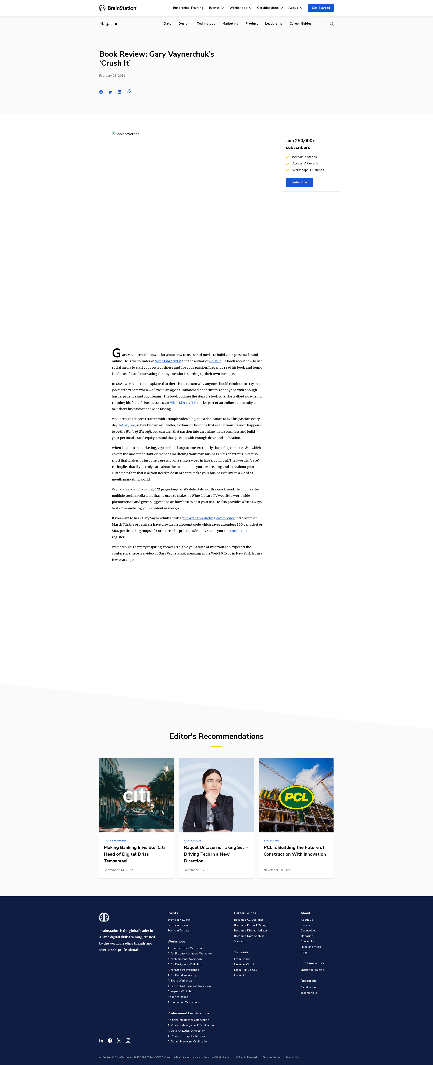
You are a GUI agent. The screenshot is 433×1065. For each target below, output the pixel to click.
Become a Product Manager (251, 925)
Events (214, 8)
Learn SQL (240, 975)
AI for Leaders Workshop (183, 970)
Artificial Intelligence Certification (188, 1020)
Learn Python (242, 959)
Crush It (215, 361)
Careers (305, 925)
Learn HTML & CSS (245, 970)
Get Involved (308, 930)
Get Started (321, 8)
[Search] (332, 24)
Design (184, 23)
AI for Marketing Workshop (185, 959)
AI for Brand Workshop (182, 975)
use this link (239, 531)
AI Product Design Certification (187, 1036)
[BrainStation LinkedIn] (101, 1040)
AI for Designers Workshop (185, 964)
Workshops (238, 8)
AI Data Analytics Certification (186, 1031)
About (293, 8)
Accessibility (292, 1057)
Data (167, 23)
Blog (304, 952)
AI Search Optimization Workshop (189, 986)
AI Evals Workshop (180, 980)
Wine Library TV (168, 361)
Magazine (307, 936)
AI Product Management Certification (191, 1025)
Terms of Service (271, 1057)
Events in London (178, 925)
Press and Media (311, 947)
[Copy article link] (129, 91)
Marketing (230, 23)
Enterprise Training (188, 8)
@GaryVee (127, 425)
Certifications (268, 8)
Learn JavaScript (244, 964)
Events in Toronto (179, 930)
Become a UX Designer (248, 920)
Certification (308, 987)
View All (239, 941)
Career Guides (300, 23)
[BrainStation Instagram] (128, 1040)
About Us (307, 920)
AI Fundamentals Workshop (186, 948)
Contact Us (308, 941)
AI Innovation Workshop (183, 1002)
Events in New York (179, 920)
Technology (206, 23)
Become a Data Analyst (249, 936)
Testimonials (309, 993)
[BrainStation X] (119, 1040)
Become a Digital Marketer (250, 930)
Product (252, 23)
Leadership (273, 23)
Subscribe (300, 182)
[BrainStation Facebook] (110, 1040)
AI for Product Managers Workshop (190, 953)
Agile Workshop (178, 997)
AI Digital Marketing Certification (188, 1041)
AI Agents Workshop (181, 991)
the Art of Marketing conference (209, 518)
